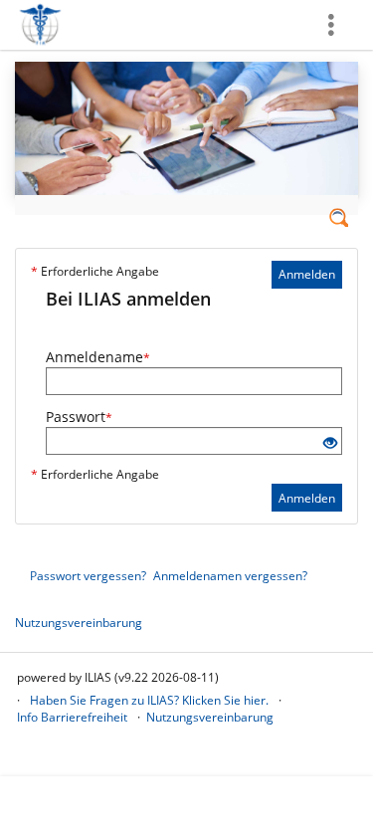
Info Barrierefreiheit (72, 717)
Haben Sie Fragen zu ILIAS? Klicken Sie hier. (149, 700)
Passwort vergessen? (88, 575)
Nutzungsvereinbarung (78, 622)
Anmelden (307, 274)
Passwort (79, 416)
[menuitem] (333, 25)
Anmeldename (98, 356)
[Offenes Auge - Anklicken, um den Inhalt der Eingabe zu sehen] (330, 443)
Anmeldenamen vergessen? (230, 575)
